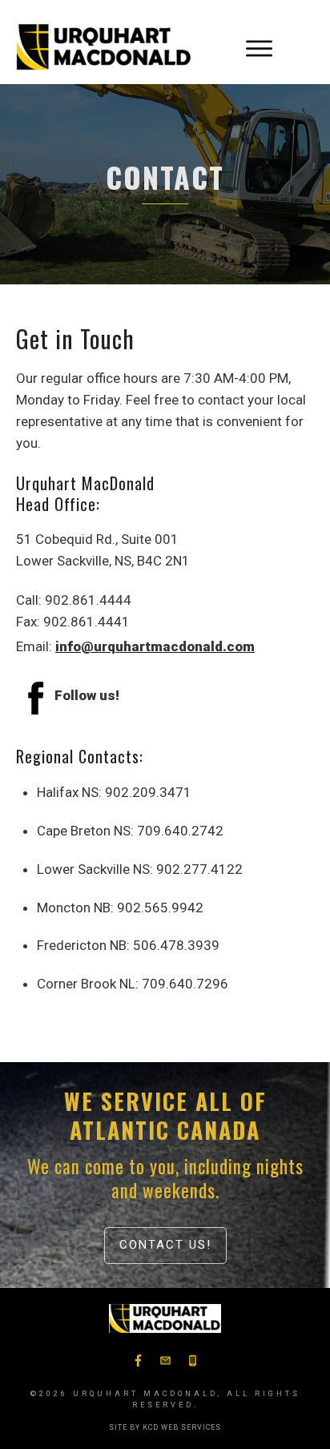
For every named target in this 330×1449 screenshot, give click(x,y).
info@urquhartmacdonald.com (155, 646)
